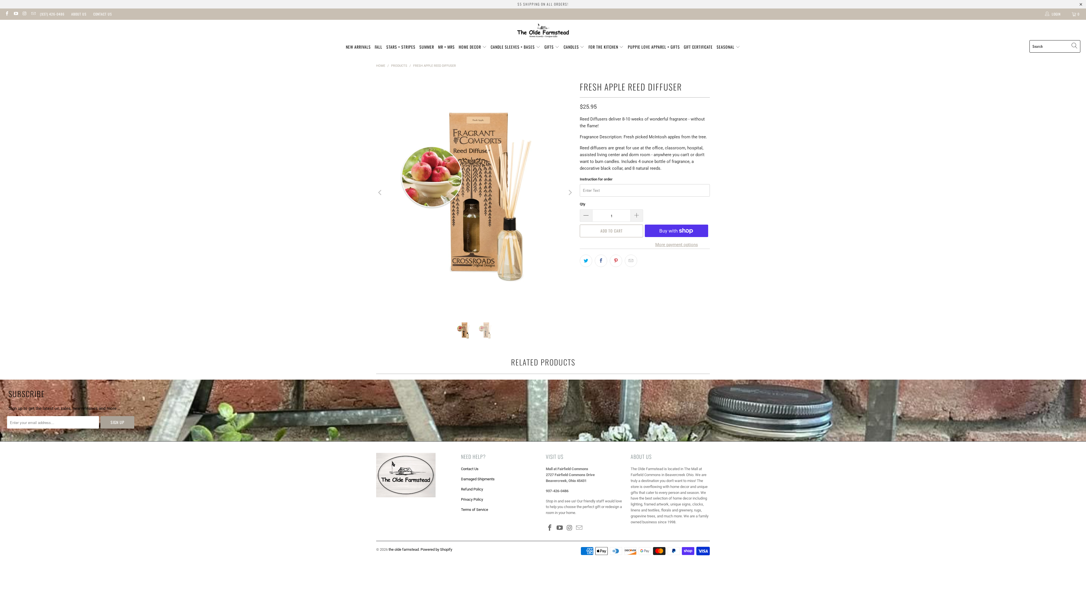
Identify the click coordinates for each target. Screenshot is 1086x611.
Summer (426, 47)
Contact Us (102, 14)
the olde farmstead (404, 549)
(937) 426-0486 (52, 14)
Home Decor (470, 47)
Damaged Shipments (478, 479)
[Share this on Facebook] (601, 261)
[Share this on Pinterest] (616, 261)
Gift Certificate (698, 47)
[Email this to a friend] (631, 261)
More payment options (676, 244)
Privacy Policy (472, 499)
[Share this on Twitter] (586, 261)
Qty (582, 204)
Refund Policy (472, 489)
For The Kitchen (604, 47)
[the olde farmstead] (543, 31)
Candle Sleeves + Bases (513, 47)
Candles (572, 47)
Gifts (549, 47)
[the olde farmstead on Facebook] (6, 14)
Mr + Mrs (446, 47)
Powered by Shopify (436, 549)
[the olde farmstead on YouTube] (15, 14)
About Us (79, 14)
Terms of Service (474, 509)
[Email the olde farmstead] (33, 14)
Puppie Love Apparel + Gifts (654, 47)
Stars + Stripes (400, 47)
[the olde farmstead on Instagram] (24, 14)
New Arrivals (358, 47)
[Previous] (380, 193)
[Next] (569, 193)
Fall (378, 47)
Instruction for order (596, 179)
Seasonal (726, 47)
